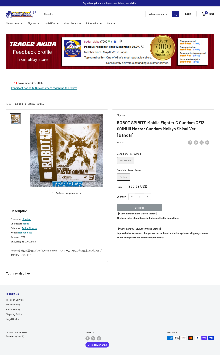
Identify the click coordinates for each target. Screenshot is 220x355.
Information (92, 23)
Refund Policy (13, 309)
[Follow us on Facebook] (87, 338)
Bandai (120, 142)
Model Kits (49, 23)
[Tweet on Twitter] (201, 142)
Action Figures (29, 228)
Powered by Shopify (15, 336)
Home (9, 104)
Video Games (71, 23)
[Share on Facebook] (190, 142)
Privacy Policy (13, 304)
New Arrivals (12, 23)
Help (109, 23)
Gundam (26, 219)
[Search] (175, 14)
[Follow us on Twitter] (93, 338)
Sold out (139, 207)
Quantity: (122, 196)
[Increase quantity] (147, 196)
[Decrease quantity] (132, 196)
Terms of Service (15, 299)
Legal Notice (12, 319)
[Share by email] (207, 142)
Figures (32, 23)
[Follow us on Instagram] (99, 338)
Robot (25, 223)
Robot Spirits (25, 232)
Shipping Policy (14, 314)
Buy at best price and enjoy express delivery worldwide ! (110, 3)
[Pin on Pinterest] (196, 142)
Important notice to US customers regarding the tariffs (44, 87)
